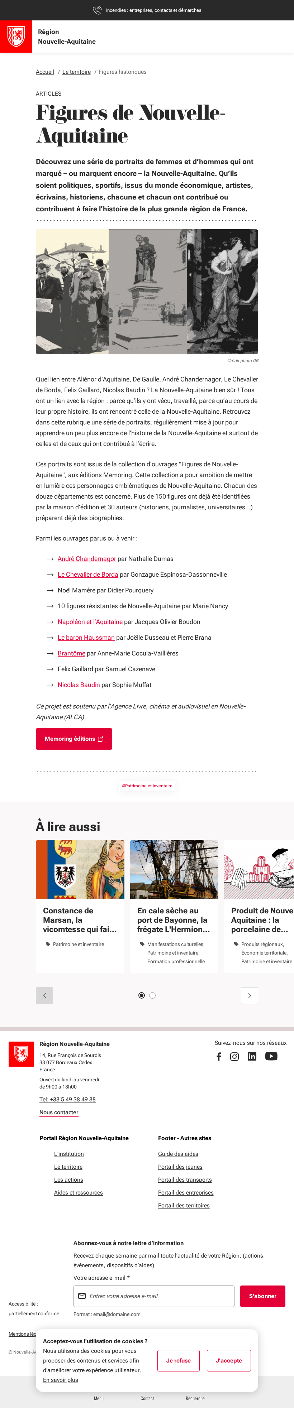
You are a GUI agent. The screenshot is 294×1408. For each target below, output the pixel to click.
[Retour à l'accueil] (21, 1054)
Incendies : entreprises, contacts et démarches (153, 10)
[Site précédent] (44, 995)
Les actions (68, 1179)
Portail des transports (185, 1179)
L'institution (69, 1153)
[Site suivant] (249, 995)
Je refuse (183, 1363)
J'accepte (233, 1363)
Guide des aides (178, 1153)
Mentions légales (27, 1334)
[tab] (141, 995)
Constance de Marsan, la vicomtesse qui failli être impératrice (79, 920)
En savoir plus (60, 1379)
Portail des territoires (184, 1205)
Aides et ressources (78, 1192)
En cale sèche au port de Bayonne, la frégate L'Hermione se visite (172, 920)
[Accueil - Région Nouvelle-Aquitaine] (16, 36)
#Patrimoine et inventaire (147, 785)
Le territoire (68, 1166)
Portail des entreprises (186, 1192)
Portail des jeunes (180, 1166)
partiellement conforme (34, 1313)
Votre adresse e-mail (102, 1277)
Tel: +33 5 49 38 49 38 (67, 1099)
